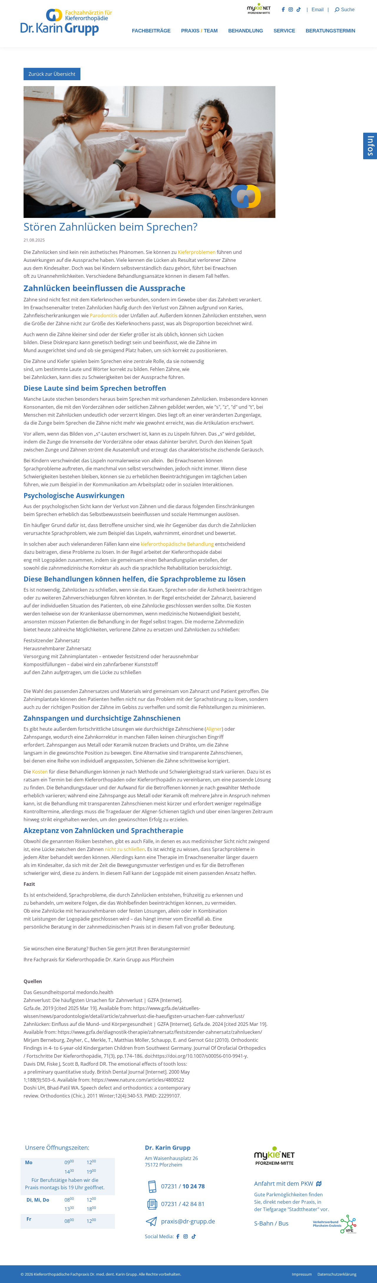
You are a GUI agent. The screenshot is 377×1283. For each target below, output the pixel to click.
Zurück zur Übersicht (52, 74)
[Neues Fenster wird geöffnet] (285, 9)
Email (318, 9)
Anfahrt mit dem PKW (284, 1183)
